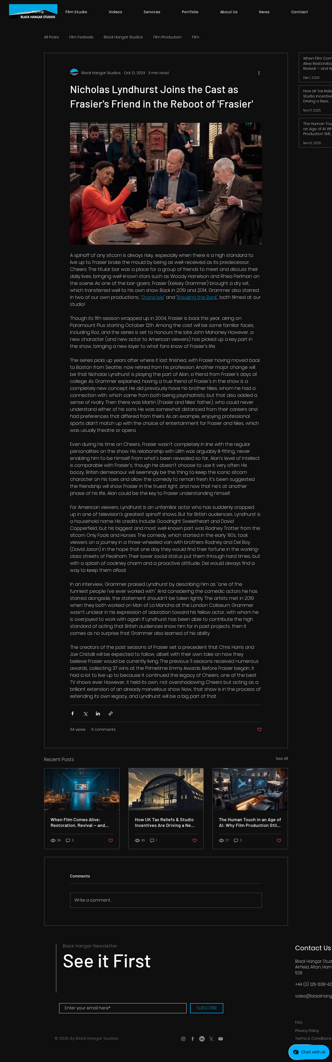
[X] (211, 1039)
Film (195, 37)
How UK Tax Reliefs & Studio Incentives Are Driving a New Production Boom (164, 822)
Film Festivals (81, 37)
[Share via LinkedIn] (97, 713)
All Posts (51, 37)
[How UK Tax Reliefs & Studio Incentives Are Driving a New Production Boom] (166, 789)
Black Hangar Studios (123, 37)
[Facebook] (192, 1039)
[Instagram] (183, 1039)
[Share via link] (110, 713)
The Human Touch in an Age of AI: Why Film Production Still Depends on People (250, 822)
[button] (152, 12)
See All (282, 758)
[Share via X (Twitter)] (85, 713)
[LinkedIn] (202, 1039)
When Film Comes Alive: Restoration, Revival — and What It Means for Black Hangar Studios (78, 822)
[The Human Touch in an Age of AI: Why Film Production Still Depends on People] (250, 789)
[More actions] (259, 73)
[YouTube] (220, 1039)
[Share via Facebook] (72, 713)
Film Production (167, 37)
